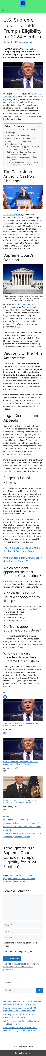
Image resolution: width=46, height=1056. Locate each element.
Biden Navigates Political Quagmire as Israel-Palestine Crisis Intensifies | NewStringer (19, 879)
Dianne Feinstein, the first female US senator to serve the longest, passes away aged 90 (22, 826)
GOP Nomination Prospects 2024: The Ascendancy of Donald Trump (20, 763)
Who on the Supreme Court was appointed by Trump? (23, 153)
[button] (5, 697)
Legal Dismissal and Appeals (19, 141)
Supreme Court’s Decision (18, 135)
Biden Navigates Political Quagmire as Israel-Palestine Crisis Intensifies (20, 801)
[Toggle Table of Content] (37, 126)
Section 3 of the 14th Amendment (21, 138)
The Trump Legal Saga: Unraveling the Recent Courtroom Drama (20, 724)
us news (24, 820)
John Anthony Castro (12, 215)
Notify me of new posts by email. (20, 951)
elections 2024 (13, 820)
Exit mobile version (23, 1053)
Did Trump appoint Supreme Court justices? (23, 158)
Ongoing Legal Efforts (16, 144)
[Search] (39, 990)
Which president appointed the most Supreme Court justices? (24, 148)
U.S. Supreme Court (27, 304)
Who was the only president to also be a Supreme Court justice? (24, 163)
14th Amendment (26, 366)
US (4, 733)
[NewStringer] (23, 3)
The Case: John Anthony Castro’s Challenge (20, 131)
